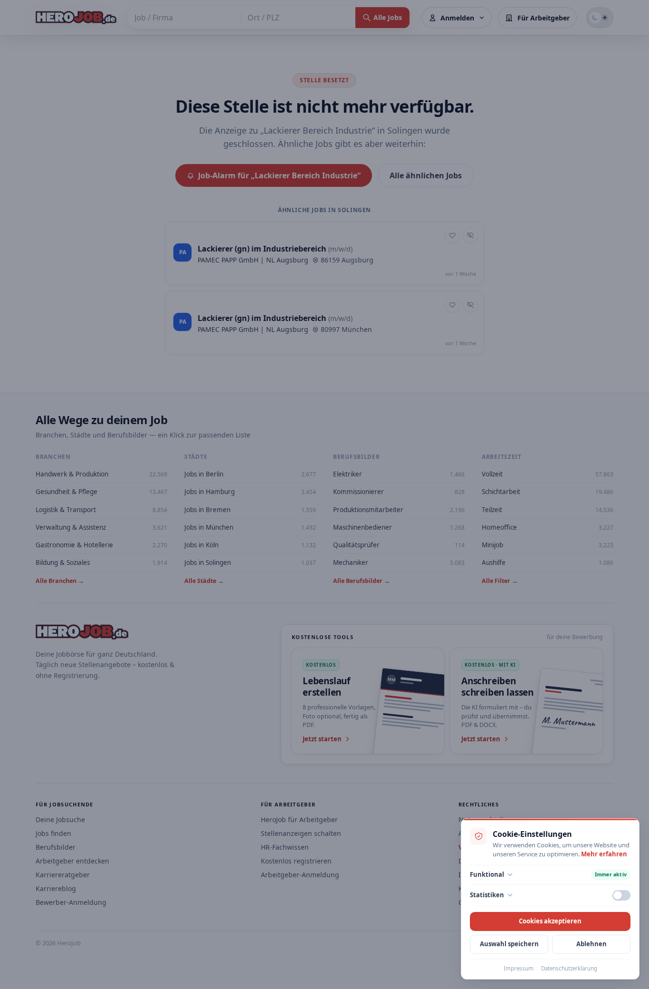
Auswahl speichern (509, 944)
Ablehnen (591, 944)
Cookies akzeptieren (550, 921)
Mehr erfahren (604, 854)
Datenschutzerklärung (569, 968)
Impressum (519, 968)
